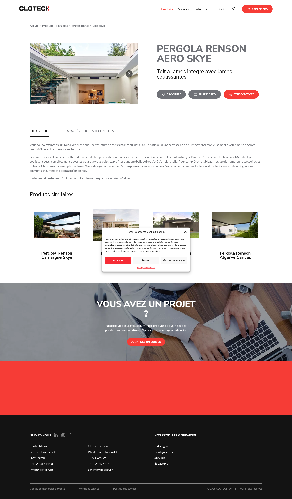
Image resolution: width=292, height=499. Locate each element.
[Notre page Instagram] (63, 435)
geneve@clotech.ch (100, 469)
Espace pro (161, 463)
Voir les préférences (174, 260)
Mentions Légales (89, 488)
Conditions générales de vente (47, 488)
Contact (219, 9)
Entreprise (201, 9)
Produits (167, 9)
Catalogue (161, 446)
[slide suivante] (129, 73)
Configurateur (163, 451)
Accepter (118, 260)
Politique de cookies (146, 267)
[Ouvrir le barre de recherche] (234, 9)
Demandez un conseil (146, 341)
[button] (185, 232)
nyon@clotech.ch (41, 469)
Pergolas (62, 25)
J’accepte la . (61, 389)
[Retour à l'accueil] (34, 9)
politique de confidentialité (68, 389)
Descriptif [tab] (39, 131)
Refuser (146, 260)
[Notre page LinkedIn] (56, 435)
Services (183, 9)
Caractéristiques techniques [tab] (89, 131)
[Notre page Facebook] (70, 435)
